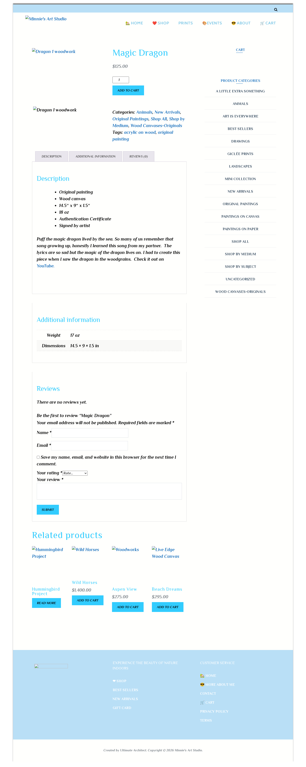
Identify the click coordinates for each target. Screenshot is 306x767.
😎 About (241, 23)
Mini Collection (240, 179)
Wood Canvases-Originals (156, 125)
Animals (144, 112)
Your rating (49, 472)
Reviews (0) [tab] (138, 156)
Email (44, 445)
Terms (206, 720)
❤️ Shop (160, 23)
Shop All (159, 118)
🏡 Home (134, 23)
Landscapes (240, 166)
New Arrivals (167, 112)
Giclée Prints (240, 154)
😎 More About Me (217, 685)
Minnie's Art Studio (188, 750)
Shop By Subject (240, 267)
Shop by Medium (240, 254)
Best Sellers (240, 129)
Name (44, 432)
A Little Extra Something (240, 91)
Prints (185, 23)
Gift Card (122, 708)
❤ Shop (119, 681)
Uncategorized (240, 279)
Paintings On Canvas (240, 217)
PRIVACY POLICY (214, 711)
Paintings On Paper (240, 229)
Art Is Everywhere (240, 116)
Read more (46, 603)
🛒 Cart (268, 23)
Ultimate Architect (133, 750)
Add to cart (128, 90)
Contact (208, 694)
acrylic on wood (140, 132)
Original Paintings (130, 118)
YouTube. (46, 265)
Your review (50, 479)
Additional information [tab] (95, 156)
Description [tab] (52, 156)
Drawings (240, 141)
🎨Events (212, 23)
